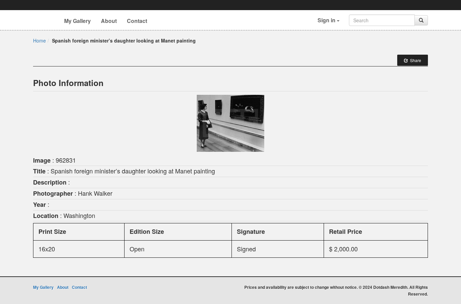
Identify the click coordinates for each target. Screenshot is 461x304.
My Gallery (77, 21)
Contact (137, 21)
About (109, 21)
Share (414, 60)
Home (39, 40)
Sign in (327, 20)
